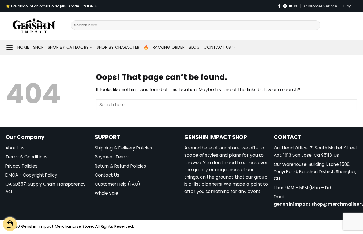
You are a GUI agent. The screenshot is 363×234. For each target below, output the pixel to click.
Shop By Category (68, 47)
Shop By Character (118, 47)
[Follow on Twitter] (290, 6)
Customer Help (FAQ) (117, 184)
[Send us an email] (295, 6)
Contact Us (217, 47)
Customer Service (320, 6)
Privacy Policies (21, 166)
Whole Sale (106, 193)
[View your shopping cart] (10, 224)
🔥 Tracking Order (164, 47)
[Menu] (9, 47)
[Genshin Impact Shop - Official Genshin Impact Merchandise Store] (34, 26)
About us (14, 148)
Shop (38, 47)
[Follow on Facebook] (279, 6)
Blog (347, 6)
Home (23, 47)
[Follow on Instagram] (285, 6)
